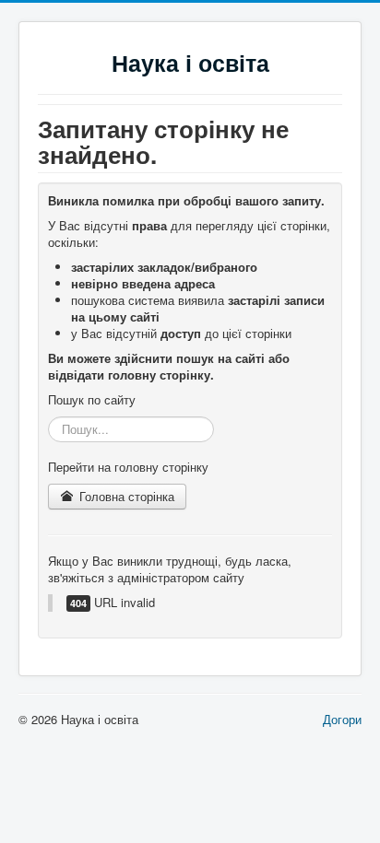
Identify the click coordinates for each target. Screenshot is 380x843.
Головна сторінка (125, 496)
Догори (342, 719)
